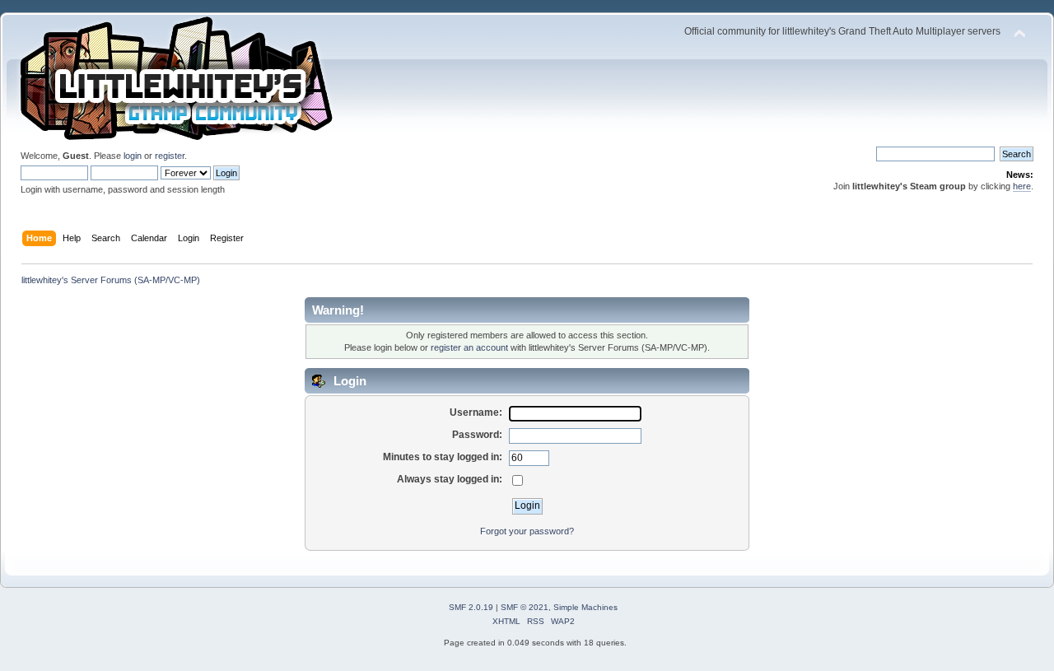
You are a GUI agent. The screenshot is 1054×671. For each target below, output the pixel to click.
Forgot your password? (527, 531)
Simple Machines (585, 607)
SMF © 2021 (524, 607)
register (169, 156)
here (1022, 186)
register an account (469, 347)
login (133, 156)
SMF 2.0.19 (471, 607)
